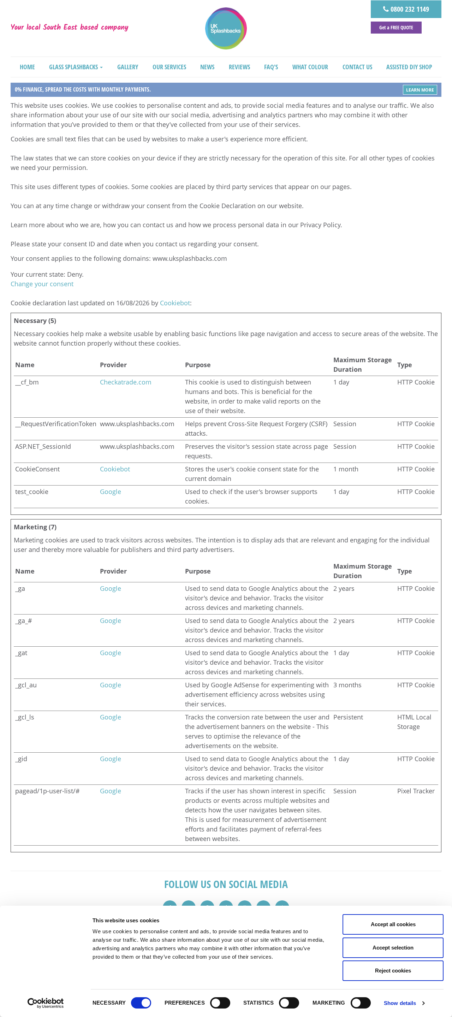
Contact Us (357, 67)
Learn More (420, 90)
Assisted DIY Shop (409, 67)
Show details (400, 1003)
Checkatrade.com (125, 382)
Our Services (169, 67)
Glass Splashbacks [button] (74, 67)
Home (27, 67)
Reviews (239, 67)
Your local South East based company (69, 28)
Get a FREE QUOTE (396, 27)
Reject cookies (393, 971)
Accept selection (393, 948)
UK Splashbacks (226, 28)
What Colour (310, 67)
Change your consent (42, 284)
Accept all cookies (393, 924)
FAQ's (271, 67)
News (207, 67)
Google (110, 491)
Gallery (127, 67)
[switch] (220, 1003)
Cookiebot (175, 303)
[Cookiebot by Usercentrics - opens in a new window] (46, 1003)
